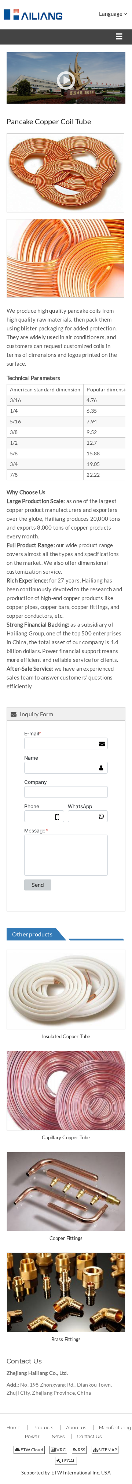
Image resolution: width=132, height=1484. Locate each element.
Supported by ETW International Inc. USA (66, 1473)
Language (111, 13)
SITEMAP (107, 1449)
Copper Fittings (66, 1238)
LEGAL (68, 1460)
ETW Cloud (31, 1449)
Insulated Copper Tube (65, 1036)
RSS (81, 1449)
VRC (61, 1449)
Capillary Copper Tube (66, 1137)
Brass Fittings (66, 1339)
